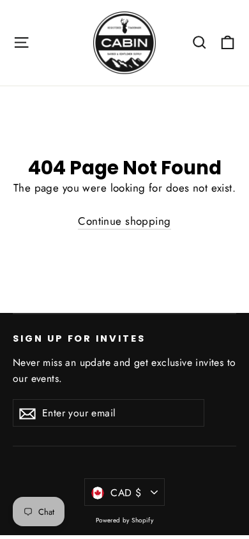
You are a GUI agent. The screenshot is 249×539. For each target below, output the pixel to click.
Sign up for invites (79, 338)
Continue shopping (124, 221)
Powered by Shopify (125, 520)
